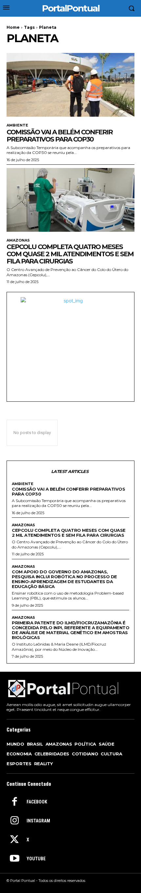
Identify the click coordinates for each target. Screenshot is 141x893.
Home (13, 27)
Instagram (38, 820)
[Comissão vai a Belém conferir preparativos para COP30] (70, 85)
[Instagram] (14, 821)
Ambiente (17, 125)
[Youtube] (14, 859)
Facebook (37, 801)
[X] (14, 840)
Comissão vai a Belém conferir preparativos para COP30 (59, 135)
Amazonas (18, 240)
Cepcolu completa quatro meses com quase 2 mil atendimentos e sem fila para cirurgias (70, 254)
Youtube (36, 858)
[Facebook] (14, 802)
